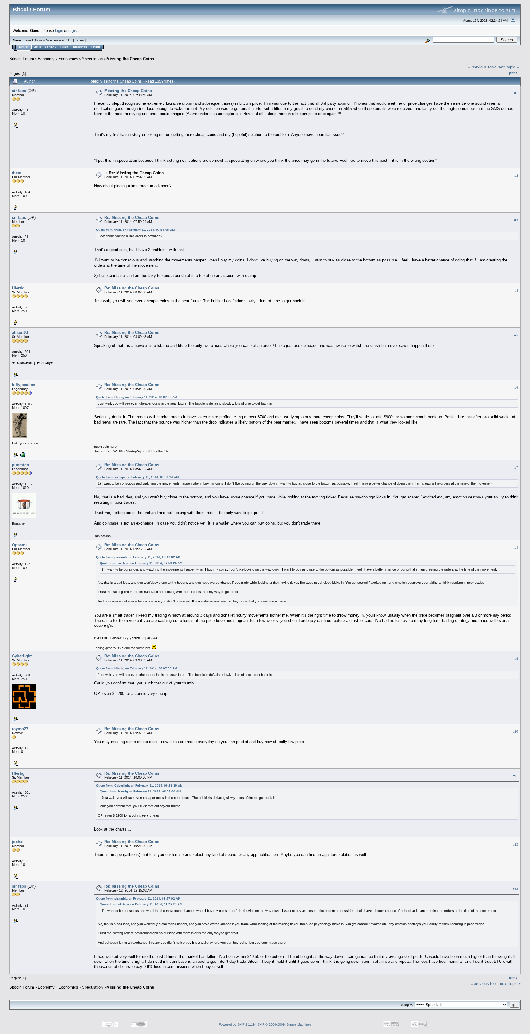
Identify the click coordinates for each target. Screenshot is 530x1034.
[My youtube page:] (22, 454)
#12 (515, 844)
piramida (20, 465)
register (74, 31)
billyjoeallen (23, 384)
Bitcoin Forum (21, 58)
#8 (516, 547)
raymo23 (20, 728)
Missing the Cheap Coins (130, 58)
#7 (516, 467)
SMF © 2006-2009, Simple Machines (284, 1024)
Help (37, 47)
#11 (515, 776)
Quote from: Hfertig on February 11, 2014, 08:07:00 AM (136, 397)
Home (23, 47)
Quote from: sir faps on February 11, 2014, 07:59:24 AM (137, 477)
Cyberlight (22, 656)
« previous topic (482, 67)
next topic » (508, 67)
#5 (516, 335)
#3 (516, 220)
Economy (46, 58)
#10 (515, 731)
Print (513, 73)
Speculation (92, 58)
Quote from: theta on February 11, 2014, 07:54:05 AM (135, 229)
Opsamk (20, 545)
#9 (516, 658)
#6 (516, 387)
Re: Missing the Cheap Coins (136, 173)
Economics (68, 58)
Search (51, 47)
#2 (516, 175)
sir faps (19, 90)
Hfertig (18, 288)
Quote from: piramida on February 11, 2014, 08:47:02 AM (138, 557)
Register (80, 47)
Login (64, 47)
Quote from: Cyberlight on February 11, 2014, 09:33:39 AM (139, 785)
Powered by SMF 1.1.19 (237, 1024)
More (95, 47)
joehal (18, 841)
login (59, 31)
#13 (515, 889)
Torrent (79, 40)
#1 (516, 93)
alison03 (20, 332)
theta (16, 173)
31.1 (69, 40)
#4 (516, 290)
